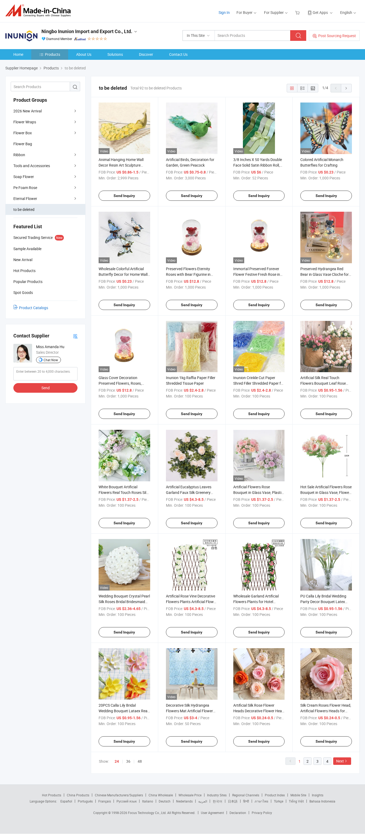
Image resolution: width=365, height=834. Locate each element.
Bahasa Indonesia (322, 801)
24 (117, 761)
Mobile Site (298, 795)
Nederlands (184, 801)
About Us (83, 54)
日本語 (233, 801)
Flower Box (22, 132)
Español (66, 801)
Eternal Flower (25, 198)
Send (45, 387)
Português (85, 801)
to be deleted (23, 209)
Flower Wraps (24, 121)
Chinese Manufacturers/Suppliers (119, 795)
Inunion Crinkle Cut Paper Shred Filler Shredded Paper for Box (258, 383)
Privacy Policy (262, 813)
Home (18, 54)
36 (128, 761)
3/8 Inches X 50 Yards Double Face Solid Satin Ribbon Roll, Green (257, 165)
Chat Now (51, 360)
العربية (202, 801)
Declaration (238, 813)
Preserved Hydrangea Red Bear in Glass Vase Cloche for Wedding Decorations (324, 274)
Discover (146, 54)
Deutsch (164, 801)
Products (52, 54)
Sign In (224, 12)
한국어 (217, 801)
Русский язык (127, 801)
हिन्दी (246, 801)
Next (340, 761)
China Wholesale (161, 795)
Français (104, 801)
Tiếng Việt (296, 801)
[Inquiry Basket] (298, 12)
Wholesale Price (189, 795)
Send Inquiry (124, 196)
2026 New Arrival (27, 110)
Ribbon (19, 154)
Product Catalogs (33, 307)
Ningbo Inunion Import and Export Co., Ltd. (86, 31)
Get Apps (320, 12)
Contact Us (178, 54)
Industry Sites (217, 795)
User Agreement (212, 813)
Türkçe (278, 801)
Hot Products (51, 795)
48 (140, 761)
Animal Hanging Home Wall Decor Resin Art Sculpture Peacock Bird (121, 165)
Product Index (275, 795)
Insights (317, 795)
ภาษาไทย (261, 801)
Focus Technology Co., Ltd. (147, 813)
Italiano (147, 801)
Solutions (115, 54)
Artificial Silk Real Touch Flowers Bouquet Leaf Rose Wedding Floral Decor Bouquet (325, 383)
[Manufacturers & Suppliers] (39, 10)
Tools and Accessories (31, 165)
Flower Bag (22, 143)
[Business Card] (75, 336)
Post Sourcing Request (337, 35)
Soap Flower (23, 176)
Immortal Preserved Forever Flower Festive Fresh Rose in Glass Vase (256, 274)
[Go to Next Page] (346, 88)
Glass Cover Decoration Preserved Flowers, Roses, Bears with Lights (120, 383)
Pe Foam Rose (25, 187)
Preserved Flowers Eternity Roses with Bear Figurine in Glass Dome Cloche (188, 274)
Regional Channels (245, 795)
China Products (78, 795)
